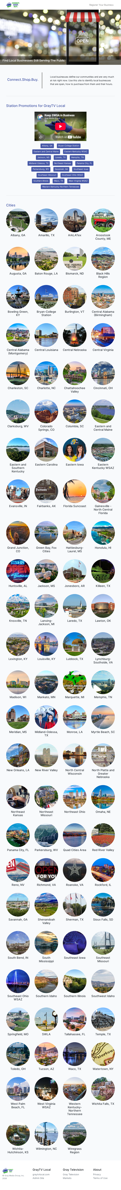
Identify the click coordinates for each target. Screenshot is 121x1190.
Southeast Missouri (47, 175)
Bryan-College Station (68, 145)
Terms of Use (100, 1178)
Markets (67, 1178)
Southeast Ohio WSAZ (72, 175)
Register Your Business (101, 4)
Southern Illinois (40, 181)
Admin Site (38, 1178)
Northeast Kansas (62, 163)
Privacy (97, 1174)
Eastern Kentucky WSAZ (75, 151)
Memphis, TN (77, 157)
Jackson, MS (43, 157)
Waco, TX (58, 181)
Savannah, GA (61, 169)
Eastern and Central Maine (46, 151)
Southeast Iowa (81, 169)
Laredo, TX (60, 157)
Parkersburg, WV (41, 169)
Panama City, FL (84, 163)
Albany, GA (47, 145)
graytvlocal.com (41, 1174)
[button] (9, 37)
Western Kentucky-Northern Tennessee (60, 187)
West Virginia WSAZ (78, 181)
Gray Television (71, 1174)
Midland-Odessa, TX (38, 163)
